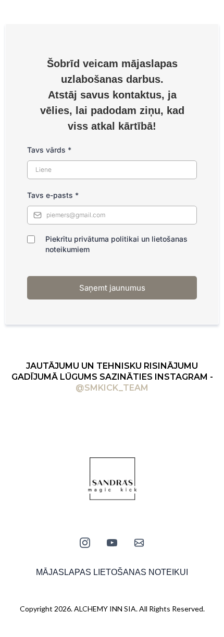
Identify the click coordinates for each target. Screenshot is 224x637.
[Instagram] (84, 542)
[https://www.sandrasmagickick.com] (112, 480)
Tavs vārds (49, 149)
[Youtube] (112, 542)
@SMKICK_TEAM (112, 388)
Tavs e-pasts (53, 195)
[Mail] (139, 542)
